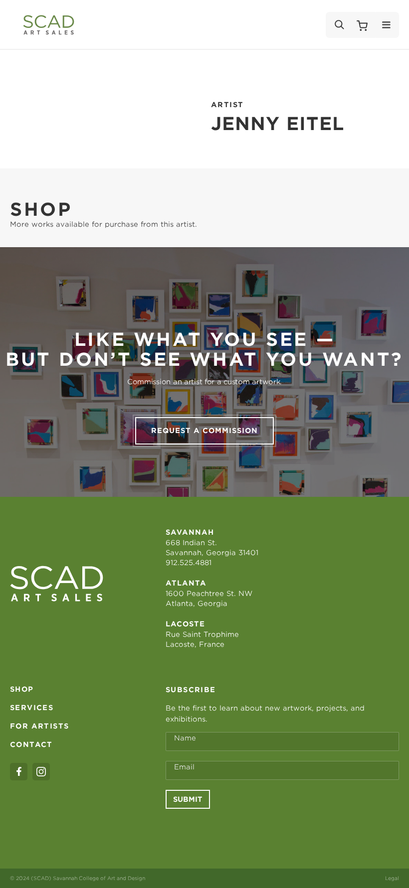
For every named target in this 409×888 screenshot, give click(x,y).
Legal (392, 878)
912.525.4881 (188, 563)
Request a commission (204, 431)
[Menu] (386, 24)
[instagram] (41, 771)
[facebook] (18, 771)
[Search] (339, 25)
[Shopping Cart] (362, 25)
